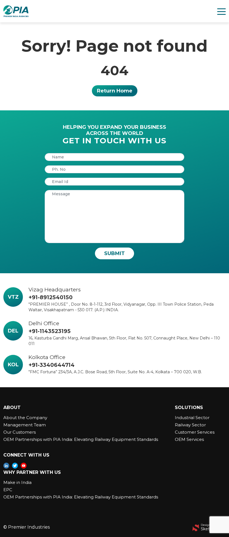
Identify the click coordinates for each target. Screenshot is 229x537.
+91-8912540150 (50, 297)
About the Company (25, 417)
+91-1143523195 (49, 331)
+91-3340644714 (51, 365)
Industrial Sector (192, 417)
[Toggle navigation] (221, 11)
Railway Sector (190, 424)
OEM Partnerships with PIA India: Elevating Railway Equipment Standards (80, 439)
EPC (7, 489)
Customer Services (194, 432)
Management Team (24, 424)
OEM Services (189, 439)
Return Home (114, 91)
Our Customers (19, 432)
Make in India (17, 482)
